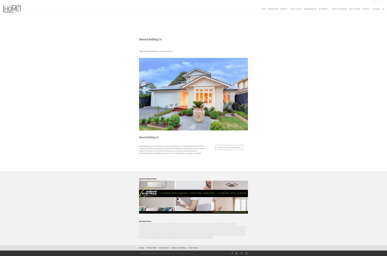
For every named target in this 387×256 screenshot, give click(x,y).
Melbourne (229, 231)
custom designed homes (192, 227)
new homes (169, 237)
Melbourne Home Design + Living (210, 234)
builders (197, 224)
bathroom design (171, 224)
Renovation (185, 237)
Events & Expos (164, 248)
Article (150, 224)
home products (183, 231)
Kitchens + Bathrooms (339, 9)
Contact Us (366, 9)
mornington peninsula (158, 237)
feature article (144, 231)
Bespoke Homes (182, 224)
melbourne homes (145, 237)
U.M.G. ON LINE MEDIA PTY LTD (180, 253)
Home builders (164, 231)
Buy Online (376, 9)
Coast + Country (296, 9)
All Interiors (323, 9)
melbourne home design (192, 234)
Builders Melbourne (206, 224)
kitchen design (210, 231)
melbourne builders (145, 234)
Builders (283, 9)
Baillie (162, 224)
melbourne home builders (176, 234)
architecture (143, 224)
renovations (193, 237)
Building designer (219, 224)
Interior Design (200, 231)
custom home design (221, 227)
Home (264, 9)
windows (209, 237)
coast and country (145, 227)
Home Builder (154, 231)
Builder (191, 224)
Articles (141, 248)
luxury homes (220, 231)
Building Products (310, 9)
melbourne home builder (160, 234)
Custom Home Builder (207, 227)
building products (231, 224)
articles (156, 224)
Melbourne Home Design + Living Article (233, 234)
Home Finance (193, 248)
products (177, 237)
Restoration (202, 237)
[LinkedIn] (375, 2)
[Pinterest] (378, 2)
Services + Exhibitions (178, 248)
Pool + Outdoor (354, 9)
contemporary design (167, 227)
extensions (242, 227)
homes (192, 231)
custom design (179, 227)
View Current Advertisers (229, 147)
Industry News (151, 248)
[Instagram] (381, 2)
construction (155, 227)
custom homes (233, 227)
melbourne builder (239, 231)
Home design (173, 231)
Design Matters (273, 9)
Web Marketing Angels (154, 253)
